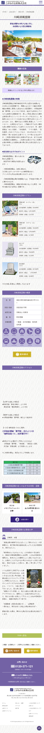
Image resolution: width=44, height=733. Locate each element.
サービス (17, 705)
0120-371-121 (24, 666)
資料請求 (31, 716)
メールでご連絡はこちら (23, 675)
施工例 (17, 708)
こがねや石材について (34, 703)
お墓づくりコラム (33, 713)
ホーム (4, 703)
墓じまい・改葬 (19, 703)
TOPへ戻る (22, 635)
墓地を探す (5, 705)
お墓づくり (5, 708)
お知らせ (31, 705)
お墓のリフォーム (6, 710)
